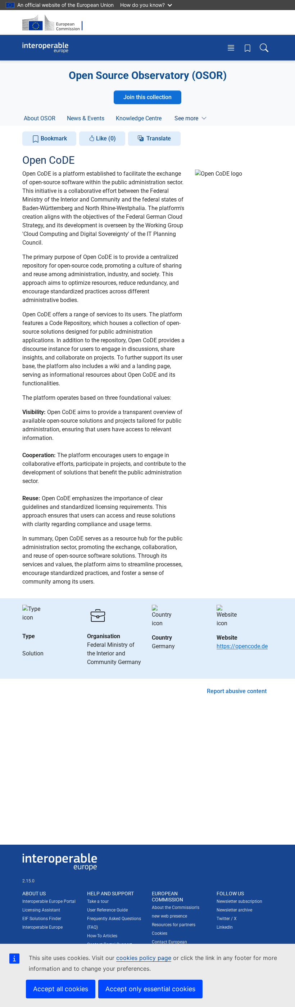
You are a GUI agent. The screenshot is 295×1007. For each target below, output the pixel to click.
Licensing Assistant (41, 910)
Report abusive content (237, 691)
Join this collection (147, 97)
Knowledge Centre (139, 118)
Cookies (159, 933)
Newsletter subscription (239, 901)
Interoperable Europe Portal (49, 901)
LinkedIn (225, 927)
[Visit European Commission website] (54, 22)
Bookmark (53, 138)
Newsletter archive (234, 910)
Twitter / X (227, 918)
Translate (158, 138)
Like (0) (105, 138)
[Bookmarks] (247, 47)
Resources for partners (173, 924)
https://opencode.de (242, 646)
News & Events (85, 118)
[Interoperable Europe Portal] (45, 48)
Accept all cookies (60, 989)
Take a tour (98, 901)
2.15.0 (28, 880)
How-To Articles (102, 935)
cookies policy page (143, 957)
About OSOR (39, 118)
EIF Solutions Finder (41, 918)
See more (186, 118)
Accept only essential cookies (150, 989)
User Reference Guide (107, 910)
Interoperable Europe (42, 927)
